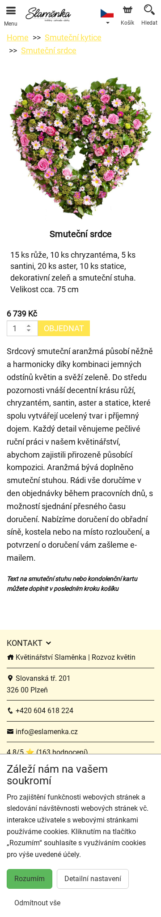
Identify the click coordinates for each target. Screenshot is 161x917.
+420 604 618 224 (43, 710)
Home (18, 37)
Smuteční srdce (48, 50)
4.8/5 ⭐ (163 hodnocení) (47, 752)
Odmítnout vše (37, 903)
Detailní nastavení (92, 878)
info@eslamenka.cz (46, 731)
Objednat (64, 328)
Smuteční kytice (73, 37)
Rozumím (29, 878)
